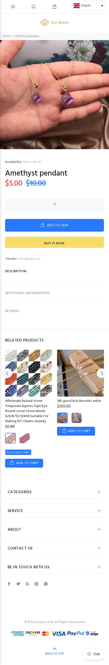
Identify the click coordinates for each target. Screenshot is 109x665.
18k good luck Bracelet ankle (79, 401)
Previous (5, 94)
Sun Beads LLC (29, 259)
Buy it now (54, 243)
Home (6, 36)
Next (104, 94)
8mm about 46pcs (18, 452)
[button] (88, 6)
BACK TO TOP (54, 653)
